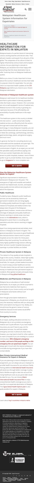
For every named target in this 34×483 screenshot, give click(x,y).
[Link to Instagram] (19, 475)
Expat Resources (26, 1)
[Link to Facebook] (16, 475)
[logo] (14, 9)
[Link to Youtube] (27, 475)
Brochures (18, 4)
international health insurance (22, 368)
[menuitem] (6, 1)
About (9, 1)
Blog (13, 1)
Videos (23, 4)
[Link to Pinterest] (24, 475)
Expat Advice (18, 1)
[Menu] (28, 9)
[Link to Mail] (30, 475)
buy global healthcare (18, 274)
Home (6, 1)
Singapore (9, 160)
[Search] (24, 9)
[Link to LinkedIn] (22, 475)
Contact (27, 4)
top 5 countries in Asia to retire (19, 400)
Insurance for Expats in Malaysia (13, 357)
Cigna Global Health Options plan (14, 387)
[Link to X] (13, 475)
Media (13, 4)
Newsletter (8, 4)
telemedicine (13, 218)
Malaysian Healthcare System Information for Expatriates (15, 18)
